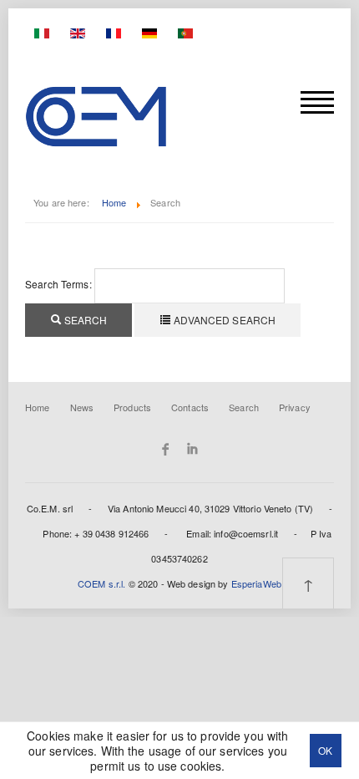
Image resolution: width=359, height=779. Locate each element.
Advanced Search (223, 320)
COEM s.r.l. (101, 583)
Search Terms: (58, 284)
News (82, 407)
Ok (325, 750)
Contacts (190, 407)
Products (132, 407)
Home (114, 202)
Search (84, 320)
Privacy (295, 407)
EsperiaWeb (256, 583)
